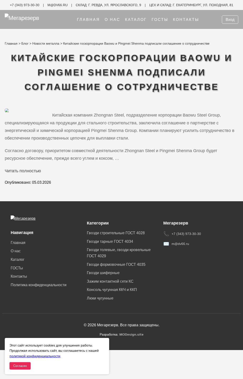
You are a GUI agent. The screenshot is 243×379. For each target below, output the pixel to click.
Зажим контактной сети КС (110, 281)
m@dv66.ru (180, 244)
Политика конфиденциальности (38, 285)
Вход (230, 20)
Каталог (136, 20)
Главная (88, 20)
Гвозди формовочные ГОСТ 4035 (116, 264)
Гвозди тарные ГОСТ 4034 (110, 241)
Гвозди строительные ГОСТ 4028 (116, 233)
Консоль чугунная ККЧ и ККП (112, 290)
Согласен (20, 366)
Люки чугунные (100, 298)
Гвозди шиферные (103, 273)
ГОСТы (160, 20)
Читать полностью (23, 170)
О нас (112, 20)
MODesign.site (131, 334)
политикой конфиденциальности (34, 356)
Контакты (186, 20)
